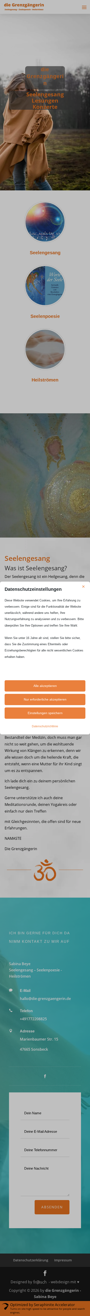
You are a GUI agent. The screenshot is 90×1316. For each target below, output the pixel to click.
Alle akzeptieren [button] (45, 686)
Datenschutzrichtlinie (45, 726)
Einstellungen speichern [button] (45, 713)
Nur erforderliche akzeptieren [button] (45, 699)
